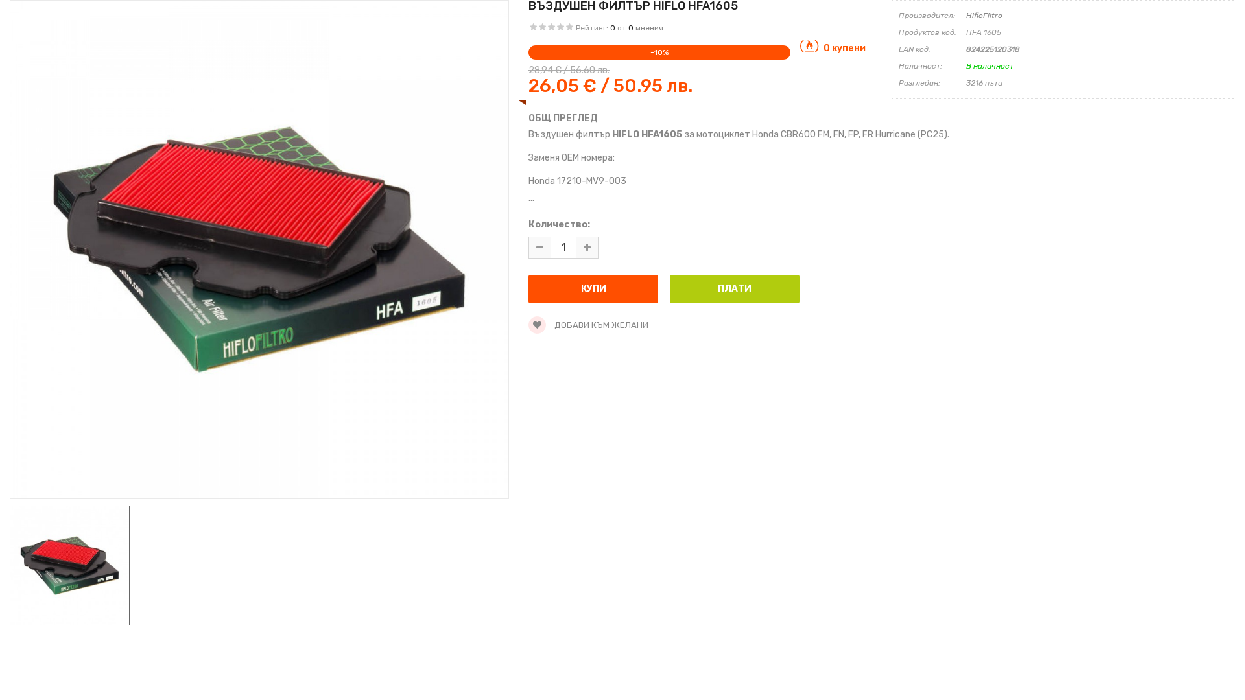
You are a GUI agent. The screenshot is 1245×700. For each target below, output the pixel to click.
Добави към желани (600, 325)
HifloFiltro (984, 15)
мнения (649, 27)
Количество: (559, 224)
